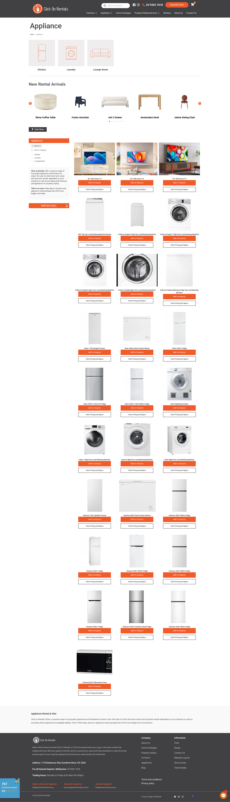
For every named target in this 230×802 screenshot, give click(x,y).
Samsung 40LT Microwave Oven (95, 682)
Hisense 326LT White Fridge (179, 571)
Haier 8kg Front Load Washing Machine (179, 460)
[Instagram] (138, 4)
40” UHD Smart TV (95, 179)
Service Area (180, 762)
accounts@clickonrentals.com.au (76, 787)
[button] (30, 103)
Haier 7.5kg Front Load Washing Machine (94, 460)
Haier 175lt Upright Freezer (94, 348)
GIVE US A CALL (49, 205)
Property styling (148, 753)
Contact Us (179, 753)
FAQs (176, 743)
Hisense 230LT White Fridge (137, 571)
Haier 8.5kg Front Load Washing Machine (137, 460)
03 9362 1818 (154, 4)
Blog (143, 767)
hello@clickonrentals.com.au (43, 787)
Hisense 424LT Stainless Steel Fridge (137, 627)
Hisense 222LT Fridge (94, 571)
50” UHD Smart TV (137, 179)
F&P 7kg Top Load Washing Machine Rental (94, 234)
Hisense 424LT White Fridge (179, 627)
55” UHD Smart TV (179, 179)
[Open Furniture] (96, 13)
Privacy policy (148, 783)
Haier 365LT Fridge (179, 348)
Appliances (146, 762)
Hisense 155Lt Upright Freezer (94, 515)
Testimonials (180, 767)
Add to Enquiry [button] (94, 183)
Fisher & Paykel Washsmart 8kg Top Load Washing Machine (179, 291)
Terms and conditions (151, 779)
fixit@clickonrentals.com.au (105, 787)
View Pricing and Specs (94, 189)
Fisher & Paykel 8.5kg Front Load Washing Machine (94, 290)
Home (32, 34)
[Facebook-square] (134, 4)
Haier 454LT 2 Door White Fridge (137, 404)
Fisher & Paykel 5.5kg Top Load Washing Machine (137, 234)
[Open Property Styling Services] (159, 13)
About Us (145, 743)
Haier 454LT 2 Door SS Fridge (94, 404)
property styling (63, 723)
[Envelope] (179, 797)
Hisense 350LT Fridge (94, 627)
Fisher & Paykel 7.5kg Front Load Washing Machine (179, 234)
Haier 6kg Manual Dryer (179, 404)
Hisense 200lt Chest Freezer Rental (137, 515)
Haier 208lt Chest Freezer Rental (137, 348)
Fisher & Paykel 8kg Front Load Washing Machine (137, 290)
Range (177, 748)
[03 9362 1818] (143, 4)
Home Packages (149, 748)
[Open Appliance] (111, 13)
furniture (93, 719)
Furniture (145, 757)
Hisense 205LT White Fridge (179, 515)
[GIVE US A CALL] (67, 205)
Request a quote (182, 757)
